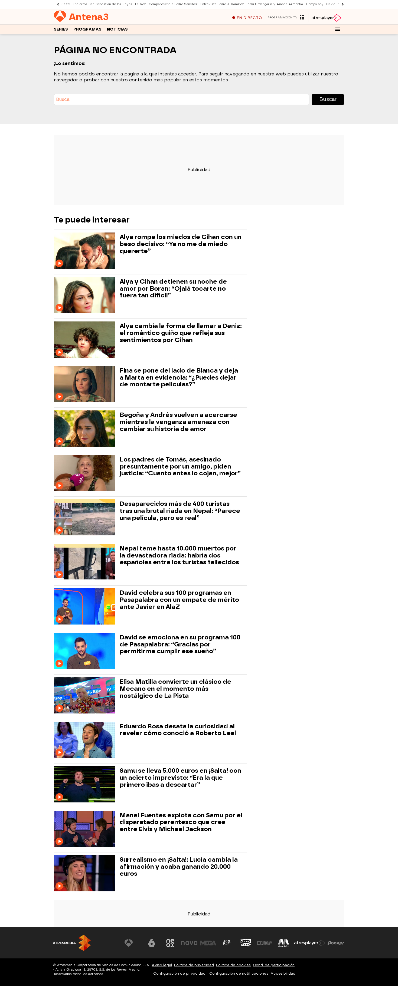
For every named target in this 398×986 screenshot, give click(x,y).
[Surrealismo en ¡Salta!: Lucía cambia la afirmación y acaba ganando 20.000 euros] (86, 873)
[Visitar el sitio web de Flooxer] (336, 943)
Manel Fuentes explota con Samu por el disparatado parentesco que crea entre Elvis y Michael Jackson (181, 822)
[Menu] (337, 29)
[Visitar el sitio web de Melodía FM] (283, 943)
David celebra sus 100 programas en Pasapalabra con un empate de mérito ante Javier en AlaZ (179, 599)
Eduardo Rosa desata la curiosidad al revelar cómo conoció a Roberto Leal (178, 730)
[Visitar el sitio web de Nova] (189, 943)
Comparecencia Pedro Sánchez (173, 4)
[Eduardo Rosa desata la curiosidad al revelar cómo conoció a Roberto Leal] (86, 740)
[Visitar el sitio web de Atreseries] (227, 943)
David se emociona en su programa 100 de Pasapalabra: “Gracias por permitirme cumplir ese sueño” (180, 644)
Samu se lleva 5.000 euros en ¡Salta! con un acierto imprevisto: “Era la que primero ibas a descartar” (180, 777)
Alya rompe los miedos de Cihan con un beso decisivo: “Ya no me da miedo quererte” (181, 244)
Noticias (117, 29)
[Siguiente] (341, 4)
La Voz (140, 4)
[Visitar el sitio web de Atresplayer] (309, 943)
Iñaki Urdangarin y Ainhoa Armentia (275, 4)
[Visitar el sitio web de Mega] (208, 943)
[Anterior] (56, 4)
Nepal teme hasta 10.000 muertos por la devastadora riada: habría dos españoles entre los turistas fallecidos (179, 555)
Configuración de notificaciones (238, 973)
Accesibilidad (282, 973)
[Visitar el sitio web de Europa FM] (264, 943)
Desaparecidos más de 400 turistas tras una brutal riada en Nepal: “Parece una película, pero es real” (180, 510)
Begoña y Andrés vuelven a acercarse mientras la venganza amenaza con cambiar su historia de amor (178, 421)
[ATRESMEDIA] (72, 943)
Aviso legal (162, 965)
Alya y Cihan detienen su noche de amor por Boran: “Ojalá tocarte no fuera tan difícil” (173, 288)
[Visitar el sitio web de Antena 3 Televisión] (133, 943)
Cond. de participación (274, 965)
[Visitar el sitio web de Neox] (170, 943)
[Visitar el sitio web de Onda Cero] (246, 943)
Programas (87, 29)
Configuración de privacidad (179, 973)
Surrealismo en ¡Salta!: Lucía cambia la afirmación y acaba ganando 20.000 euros (179, 866)
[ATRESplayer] (326, 18)
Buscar (328, 99)
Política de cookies (233, 965)
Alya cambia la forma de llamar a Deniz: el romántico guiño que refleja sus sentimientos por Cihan (181, 333)
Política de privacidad (194, 965)
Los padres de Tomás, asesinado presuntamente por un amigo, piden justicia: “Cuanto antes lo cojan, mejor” (180, 466)
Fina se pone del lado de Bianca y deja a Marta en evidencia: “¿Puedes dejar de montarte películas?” (179, 377)
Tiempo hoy (315, 4)
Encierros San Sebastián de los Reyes (102, 4)
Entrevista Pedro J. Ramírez (222, 4)
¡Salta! (65, 4)
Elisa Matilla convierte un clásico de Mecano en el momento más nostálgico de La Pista (175, 688)
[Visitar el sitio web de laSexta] (151, 943)
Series (61, 29)
